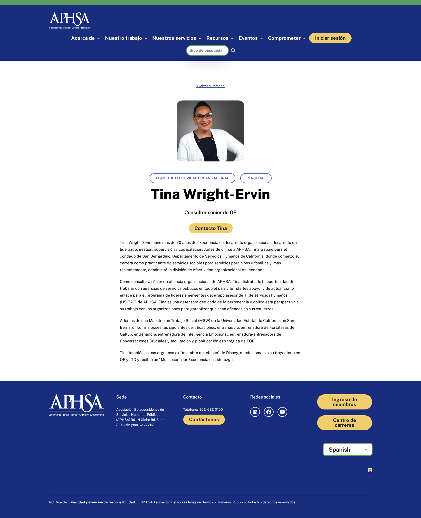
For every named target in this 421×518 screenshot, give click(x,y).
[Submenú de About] (98, 38)
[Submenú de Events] (261, 38)
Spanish (339, 449)
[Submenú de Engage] (304, 38)
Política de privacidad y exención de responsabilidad (92, 502)
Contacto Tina (210, 228)
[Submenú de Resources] (232, 38)
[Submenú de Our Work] (145, 38)
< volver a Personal (210, 86)
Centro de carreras (344, 422)
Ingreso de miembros (344, 402)
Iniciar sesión (330, 38)
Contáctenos (204, 419)
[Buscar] (233, 50)
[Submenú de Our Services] (200, 38)
